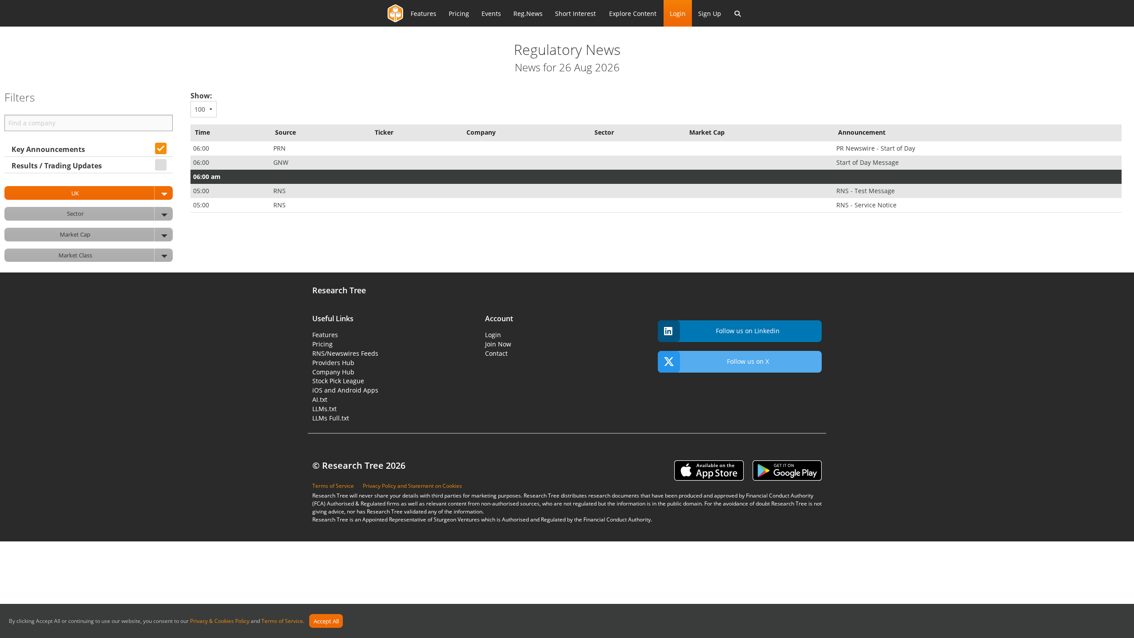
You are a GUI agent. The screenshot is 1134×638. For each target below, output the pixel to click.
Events (491, 13)
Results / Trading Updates (57, 166)
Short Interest (575, 13)
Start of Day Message (868, 162)
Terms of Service (282, 621)
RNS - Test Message (866, 191)
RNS (280, 191)
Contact (496, 353)
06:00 (202, 148)
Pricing (459, 13)
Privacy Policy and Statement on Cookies (412, 486)
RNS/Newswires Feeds (345, 353)
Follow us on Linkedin (748, 331)
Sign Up (709, 13)
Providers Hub (333, 362)
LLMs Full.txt (330, 418)
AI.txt (319, 399)
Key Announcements (48, 149)
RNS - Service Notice (867, 205)
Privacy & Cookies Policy (219, 621)
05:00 (202, 191)
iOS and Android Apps (345, 390)
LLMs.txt (324, 409)
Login (678, 13)
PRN (280, 148)
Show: (201, 96)
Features (423, 13)
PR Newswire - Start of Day (876, 148)
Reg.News (528, 13)
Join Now (498, 344)
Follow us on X (748, 361)
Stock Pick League (338, 381)
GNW (281, 162)
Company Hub (333, 372)
